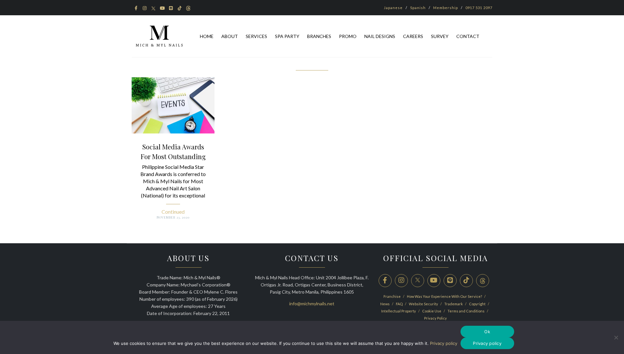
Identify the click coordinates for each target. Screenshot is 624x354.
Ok (487, 331)
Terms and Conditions (466, 311)
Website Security (424, 304)
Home (207, 36)
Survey (439, 36)
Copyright (477, 304)
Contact (467, 36)
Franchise (392, 296)
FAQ (399, 304)
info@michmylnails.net (311, 303)
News (385, 304)
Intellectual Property (399, 311)
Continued (173, 212)
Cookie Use (432, 311)
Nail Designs (379, 36)
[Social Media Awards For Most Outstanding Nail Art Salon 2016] (173, 105)
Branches (319, 36)
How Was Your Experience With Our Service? (445, 296)
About (229, 36)
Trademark (453, 304)
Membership (445, 8)
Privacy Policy (435, 318)
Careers (413, 36)
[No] (616, 337)
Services (256, 36)
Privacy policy (443, 343)
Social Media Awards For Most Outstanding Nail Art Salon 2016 (173, 156)
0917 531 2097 (478, 8)
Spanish (418, 8)
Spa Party (287, 36)
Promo (348, 36)
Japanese (393, 8)
